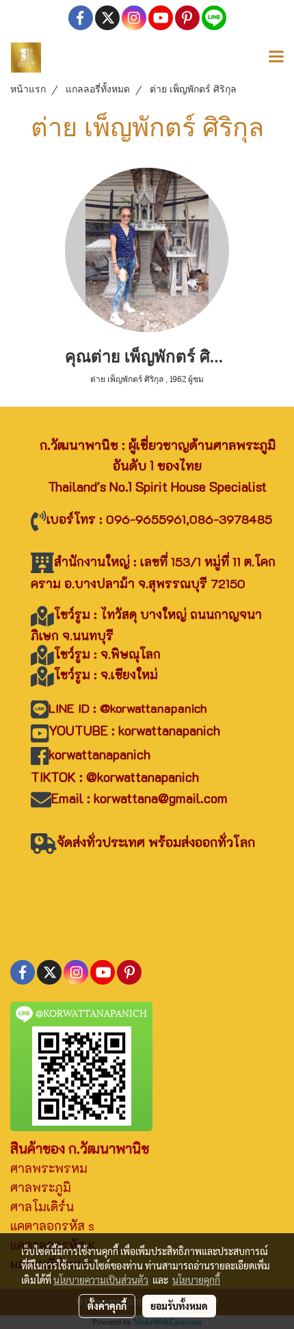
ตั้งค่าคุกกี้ (107, 1306)
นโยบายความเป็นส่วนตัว (100, 1280)
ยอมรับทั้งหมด (179, 1306)
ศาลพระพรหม (49, 1168)
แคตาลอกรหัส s (52, 1225)
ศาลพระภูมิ (40, 1187)
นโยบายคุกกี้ (196, 1280)
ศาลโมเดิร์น (42, 1206)
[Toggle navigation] (276, 57)
